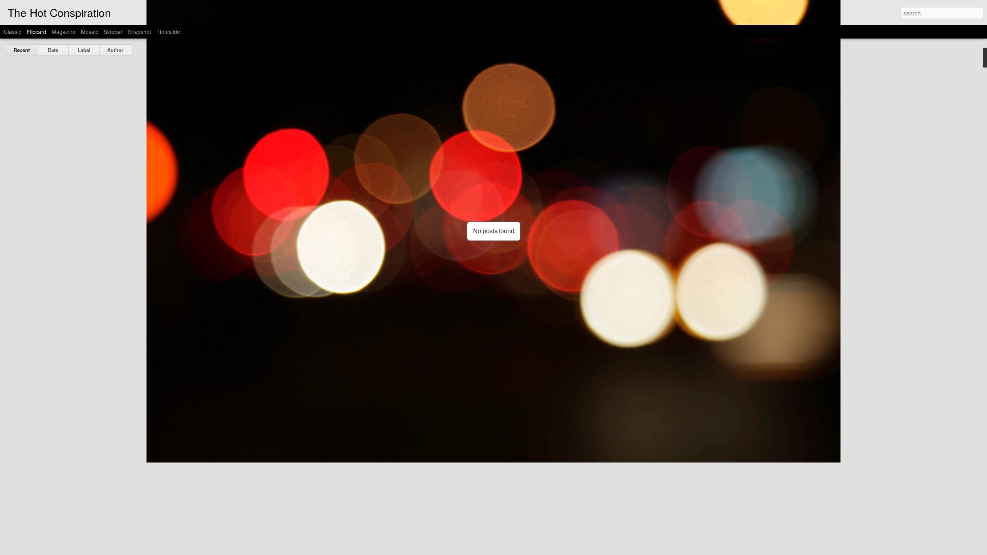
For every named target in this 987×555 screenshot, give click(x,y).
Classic (12, 31)
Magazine (64, 31)
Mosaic (89, 31)
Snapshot (139, 31)
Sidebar (113, 31)
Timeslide (168, 31)
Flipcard (36, 31)
